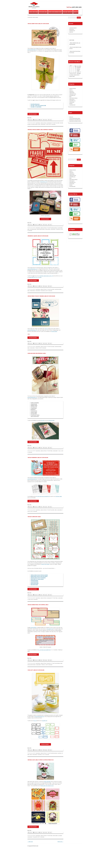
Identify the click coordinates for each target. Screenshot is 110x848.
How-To (70, 89)
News (70, 96)
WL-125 (35, 720)
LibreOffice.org (72, 95)
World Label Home (33, 11)
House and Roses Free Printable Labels (37, 353)
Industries (71, 91)
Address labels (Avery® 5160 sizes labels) (39, 575)
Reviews (70, 103)
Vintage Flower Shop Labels (34, 516)
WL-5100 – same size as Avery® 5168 (38, 105)
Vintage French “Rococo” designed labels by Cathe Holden (41, 296)
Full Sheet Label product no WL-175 (46, 275)
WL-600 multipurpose (35, 104)
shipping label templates (41, 229)
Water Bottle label (34, 583)
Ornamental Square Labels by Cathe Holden (38, 235)
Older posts (30, 841)
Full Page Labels (51, 420)
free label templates (34, 124)
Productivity (49, 663)
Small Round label (34, 580)
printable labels (32, 290)
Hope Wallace (47, 215)
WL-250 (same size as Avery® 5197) (43, 496)
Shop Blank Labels (43, 11)
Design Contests (72, 88)
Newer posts (60, 841)
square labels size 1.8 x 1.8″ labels (35, 277)
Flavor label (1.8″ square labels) (37, 579)
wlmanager (53, 124)
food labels (59, 753)
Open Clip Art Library (73, 98)
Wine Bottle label (34, 584)
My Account (71, 29)
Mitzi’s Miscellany (47, 781)
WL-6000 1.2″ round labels (36, 106)
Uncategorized (49, 122)
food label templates (53, 753)
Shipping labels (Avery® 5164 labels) (38, 577)
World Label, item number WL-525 (47, 785)
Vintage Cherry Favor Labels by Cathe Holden (38, 23)
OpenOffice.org (72, 100)
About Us (76, 11)
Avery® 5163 (44, 720)
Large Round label (34, 581)
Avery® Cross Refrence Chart (55, 11)
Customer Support (73, 27)
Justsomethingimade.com (32, 49)
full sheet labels (54, 331)
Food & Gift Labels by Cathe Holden (36, 670)
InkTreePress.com (43, 181)
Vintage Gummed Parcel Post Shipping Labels (38, 604)
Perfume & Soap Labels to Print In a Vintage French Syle (41, 759)
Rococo (46, 328)
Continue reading (33, 114)
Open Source (71, 99)
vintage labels (43, 124)
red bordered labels (33, 229)
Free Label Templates (67, 11)
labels (39, 124)
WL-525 (42, 420)
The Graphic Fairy (50, 628)
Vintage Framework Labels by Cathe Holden (38, 457)
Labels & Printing (43, 122)
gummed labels (59, 227)
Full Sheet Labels (59, 496)
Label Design (38, 122)
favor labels (57, 122)
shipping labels (47, 229)
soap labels (60, 835)
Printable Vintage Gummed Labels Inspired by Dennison (40, 129)
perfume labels (55, 835)
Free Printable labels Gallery (74, 118)
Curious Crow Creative (45, 564)
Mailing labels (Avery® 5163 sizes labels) (39, 576)
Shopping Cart (72, 30)
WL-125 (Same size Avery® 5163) (44, 649)
